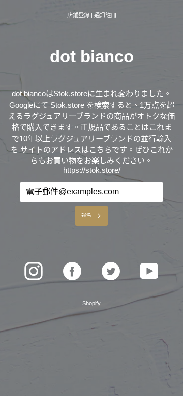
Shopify (91, 303)
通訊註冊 (105, 15)
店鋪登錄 (78, 15)
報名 (86, 215)
